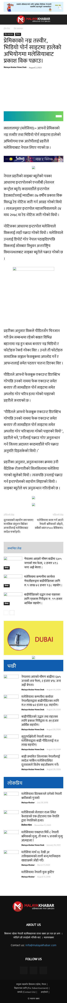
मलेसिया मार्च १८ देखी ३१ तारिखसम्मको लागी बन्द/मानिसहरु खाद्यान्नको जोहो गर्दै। (40, 856)
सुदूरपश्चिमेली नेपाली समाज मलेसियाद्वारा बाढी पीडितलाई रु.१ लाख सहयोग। (40, 740)
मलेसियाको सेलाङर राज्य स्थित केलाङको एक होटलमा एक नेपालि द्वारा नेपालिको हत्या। (40, 816)
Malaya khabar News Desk (15, 67)
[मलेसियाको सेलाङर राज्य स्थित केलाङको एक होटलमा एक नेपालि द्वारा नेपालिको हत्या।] (11, 817)
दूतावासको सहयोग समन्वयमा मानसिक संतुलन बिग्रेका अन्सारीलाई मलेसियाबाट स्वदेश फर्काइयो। (18, 526)
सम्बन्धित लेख (14, 548)
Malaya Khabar (28, 802)
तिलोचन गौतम (26, 825)
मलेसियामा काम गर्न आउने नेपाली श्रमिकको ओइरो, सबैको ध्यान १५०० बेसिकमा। (49, 524)
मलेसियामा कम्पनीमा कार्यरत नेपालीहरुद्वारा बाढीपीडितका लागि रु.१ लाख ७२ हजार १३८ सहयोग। (43, 581)
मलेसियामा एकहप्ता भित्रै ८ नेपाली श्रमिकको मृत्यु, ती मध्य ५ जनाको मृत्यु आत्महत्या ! (42, 836)
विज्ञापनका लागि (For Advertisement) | (32, 988)
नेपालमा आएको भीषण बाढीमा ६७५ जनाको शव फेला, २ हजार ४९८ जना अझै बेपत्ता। (43, 563)
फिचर (18, 34)
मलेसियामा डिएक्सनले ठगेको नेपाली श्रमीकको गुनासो (41, 796)
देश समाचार (18, 28)
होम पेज (7, 28)
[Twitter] (43, 970)
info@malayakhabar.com (40, 945)
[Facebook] (23, 970)
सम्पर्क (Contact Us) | (27, 991)
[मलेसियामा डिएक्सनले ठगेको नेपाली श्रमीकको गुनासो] (11, 799)
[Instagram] (33, 970)
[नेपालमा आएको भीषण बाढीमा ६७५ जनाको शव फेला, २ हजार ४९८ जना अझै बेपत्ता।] (13, 563)
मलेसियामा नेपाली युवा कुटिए (37, 872)
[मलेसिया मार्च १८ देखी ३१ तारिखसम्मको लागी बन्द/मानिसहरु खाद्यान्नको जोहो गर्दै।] (11, 857)
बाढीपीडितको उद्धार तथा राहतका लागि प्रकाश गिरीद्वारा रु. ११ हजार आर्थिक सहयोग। (43, 599)
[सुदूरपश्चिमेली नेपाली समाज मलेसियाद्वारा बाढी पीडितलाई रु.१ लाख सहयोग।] (11, 742)
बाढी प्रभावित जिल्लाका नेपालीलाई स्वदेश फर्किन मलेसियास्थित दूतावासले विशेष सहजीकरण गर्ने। (40, 760)
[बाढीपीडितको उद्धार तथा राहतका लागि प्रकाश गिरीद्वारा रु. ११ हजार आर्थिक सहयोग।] (13, 598)
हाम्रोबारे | (45, 991)
